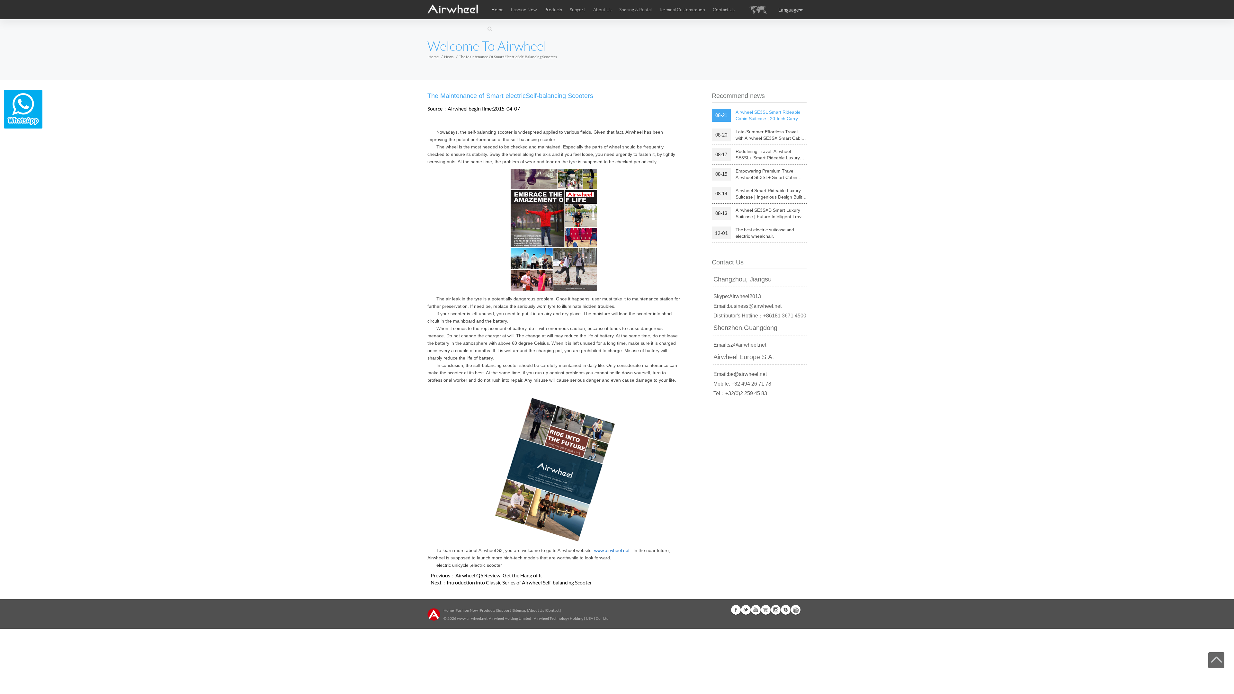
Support (577, 9)
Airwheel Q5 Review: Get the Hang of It (498, 575)
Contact (552, 610)
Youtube (756, 610)
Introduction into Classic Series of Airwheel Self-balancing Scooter (519, 582)
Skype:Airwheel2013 (737, 296)
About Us (536, 610)
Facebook (736, 610)
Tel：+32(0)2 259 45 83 (740, 393)
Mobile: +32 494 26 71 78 (742, 384)
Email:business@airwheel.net (747, 306)
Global (795, 610)
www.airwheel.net (472, 618)
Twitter (746, 610)
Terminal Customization (682, 9)
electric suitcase (769, 229)
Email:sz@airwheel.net (739, 345)
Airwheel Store (766, 610)
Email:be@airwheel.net (740, 374)
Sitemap (519, 610)
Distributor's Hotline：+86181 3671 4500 (759, 315)
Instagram (776, 610)
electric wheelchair (754, 236)
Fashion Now (467, 610)
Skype (786, 610)
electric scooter (486, 565)
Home (497, 9)
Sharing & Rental (635, 9)
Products (553, 9)
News (448, 56)
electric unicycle (452, 565)
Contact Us (724, 9)
